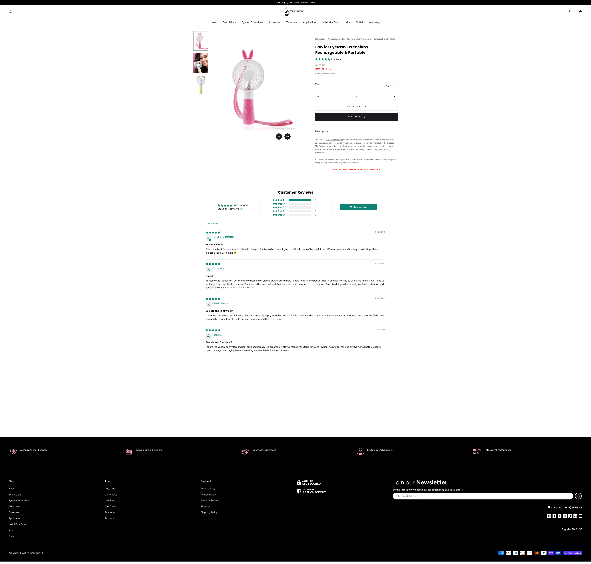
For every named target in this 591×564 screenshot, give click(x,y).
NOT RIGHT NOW (326, 298)
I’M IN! (326, 291)
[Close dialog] (353, 246)
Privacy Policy (315, 315)
